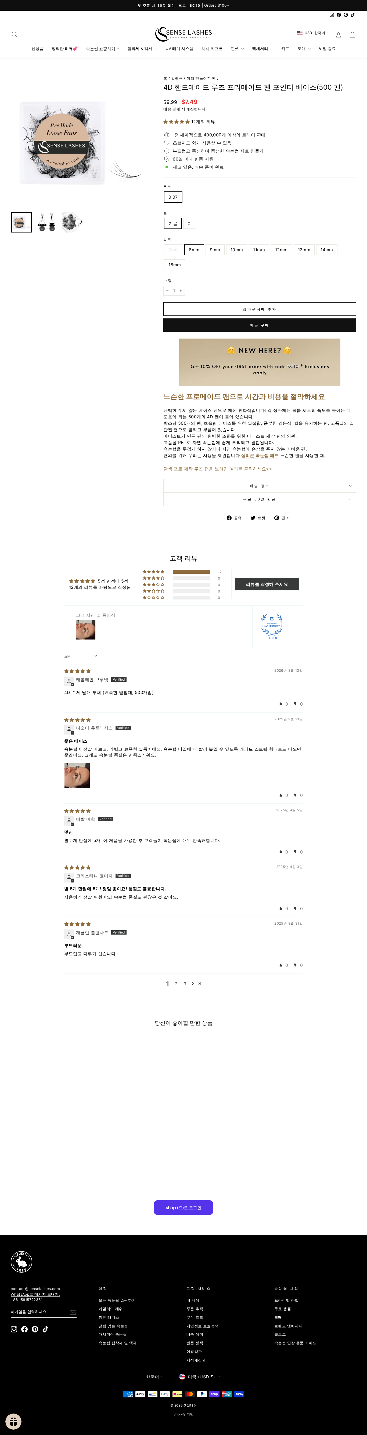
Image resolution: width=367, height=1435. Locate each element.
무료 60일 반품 (259, 499)
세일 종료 (327, 48)
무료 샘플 (282, 1309)
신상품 (37, 48)
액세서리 (260, 48)
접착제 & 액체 (140, 48)
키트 (285, 48)
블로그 (280, 1334)
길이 (167, 239)
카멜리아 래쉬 (111, 1309)
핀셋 (235, 48)
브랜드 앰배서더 (288, 1326)
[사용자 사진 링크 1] (77, 775)
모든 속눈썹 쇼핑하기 (117, 1300)
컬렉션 (177, 78)
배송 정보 (260, 486)
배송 (167, 109)
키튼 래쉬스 (109, 1317)
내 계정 (192, 1300)
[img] (77, 671)
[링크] (175, 1262)
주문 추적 (194, 1309)
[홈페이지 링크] (183, 34)
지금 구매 (260, 325)
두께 (167, 187)
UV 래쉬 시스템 (179, 48)
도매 (302, 48)
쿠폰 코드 (194, 1317)
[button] (177, 121)
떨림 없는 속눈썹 (113, 1326)
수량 (167, 281)
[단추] (78, 140)
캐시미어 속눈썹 (113, 1334)
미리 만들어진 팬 (201, 78)
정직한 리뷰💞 (65, 48)
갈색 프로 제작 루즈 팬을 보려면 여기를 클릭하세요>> (217, 468)
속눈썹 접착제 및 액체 (118, 1343)
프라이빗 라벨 (286, 1300)
